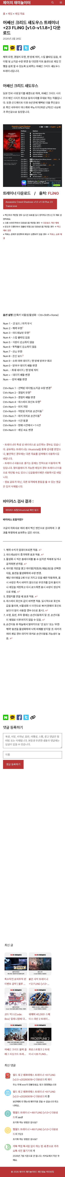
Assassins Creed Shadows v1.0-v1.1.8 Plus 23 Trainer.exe (29, 204)
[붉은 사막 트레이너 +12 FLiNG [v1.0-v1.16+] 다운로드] (40, 964)
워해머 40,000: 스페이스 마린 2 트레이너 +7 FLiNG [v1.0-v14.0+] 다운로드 (39, 1017)
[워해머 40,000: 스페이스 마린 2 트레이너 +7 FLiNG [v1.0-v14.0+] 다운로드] (40, 1000)
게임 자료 (20, 13)
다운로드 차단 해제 (51, 223)
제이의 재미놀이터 (17, 2)
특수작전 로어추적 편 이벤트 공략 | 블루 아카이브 (15, 982)
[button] (52, 2)
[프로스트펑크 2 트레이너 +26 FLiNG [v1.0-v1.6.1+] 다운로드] (40, 1035)
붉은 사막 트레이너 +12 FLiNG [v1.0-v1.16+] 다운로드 (38, 982)
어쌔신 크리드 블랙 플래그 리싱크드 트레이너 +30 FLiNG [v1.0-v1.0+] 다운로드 (16, 1052)
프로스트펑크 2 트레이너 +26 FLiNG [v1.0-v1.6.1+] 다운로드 (40, 1052)
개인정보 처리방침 (46, 1171)
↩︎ (40, 549)
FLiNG (53, 193)
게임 (10, 13)
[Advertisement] (32, 276)
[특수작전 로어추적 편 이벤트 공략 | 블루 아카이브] (16, 964)
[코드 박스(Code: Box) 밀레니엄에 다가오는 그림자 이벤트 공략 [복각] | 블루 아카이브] (16, 1000)
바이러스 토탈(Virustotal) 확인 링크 (22, 510)
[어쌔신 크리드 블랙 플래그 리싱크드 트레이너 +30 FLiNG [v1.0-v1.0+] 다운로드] (16, 1035)
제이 (49, 1079)
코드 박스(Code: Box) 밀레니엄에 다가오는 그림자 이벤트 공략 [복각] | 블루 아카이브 (16, 1017)
